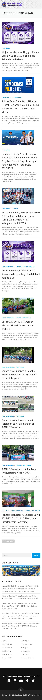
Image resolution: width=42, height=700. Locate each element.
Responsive (6, 658)
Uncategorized (26, 658)
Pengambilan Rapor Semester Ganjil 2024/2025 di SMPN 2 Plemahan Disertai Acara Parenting (21, 518)
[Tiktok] (27, 680)
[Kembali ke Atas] (21, 690)
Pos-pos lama (8, 541)
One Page (24, 651)
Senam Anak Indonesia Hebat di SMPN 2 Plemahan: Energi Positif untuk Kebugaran (19, 374)
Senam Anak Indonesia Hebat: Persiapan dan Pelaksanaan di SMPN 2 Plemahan (18, 423)
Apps (3, 641)
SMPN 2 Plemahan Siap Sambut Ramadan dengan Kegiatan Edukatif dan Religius (21, 274)
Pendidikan (5, 654)
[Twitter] (33, 680)
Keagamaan (20, 266)
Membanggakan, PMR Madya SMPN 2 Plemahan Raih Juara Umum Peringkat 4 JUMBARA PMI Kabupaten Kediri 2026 (20, 626)
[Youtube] (21, 680)
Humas (18, 318)
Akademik (5, 511)
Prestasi (15, 208)
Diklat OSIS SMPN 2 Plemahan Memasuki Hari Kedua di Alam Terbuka (18, 325)
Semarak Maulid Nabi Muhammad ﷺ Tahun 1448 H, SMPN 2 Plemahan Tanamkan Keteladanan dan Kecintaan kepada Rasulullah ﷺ (20, 588)
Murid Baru (5, 651)
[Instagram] (15, 680)
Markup (23, 648)
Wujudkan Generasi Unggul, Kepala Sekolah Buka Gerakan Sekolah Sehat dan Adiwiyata (20, 56)
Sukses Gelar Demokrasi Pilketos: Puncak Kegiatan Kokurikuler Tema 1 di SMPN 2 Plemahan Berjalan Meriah (19, 606)
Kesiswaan (6, 48)
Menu (38, 4)
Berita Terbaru (8, 266)
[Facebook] (9, 680)
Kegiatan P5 (6, 97)
